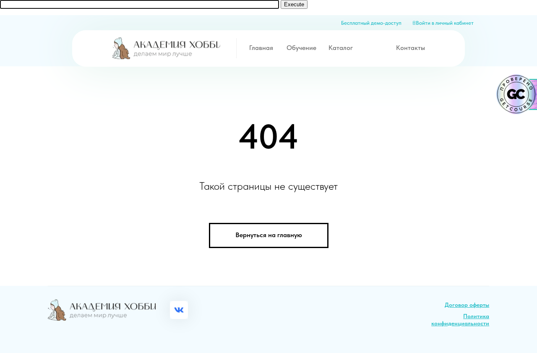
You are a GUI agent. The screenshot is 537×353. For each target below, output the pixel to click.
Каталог (340, 48)
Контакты (410, 48)
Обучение (301, 48)
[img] (166, 48)
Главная (261, 48)
